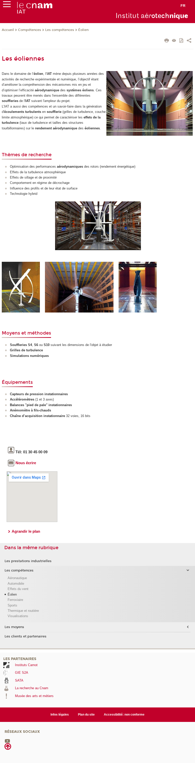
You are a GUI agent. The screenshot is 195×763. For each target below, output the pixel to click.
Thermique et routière (23, 611)
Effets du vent (18, 589)
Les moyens (14, 627)
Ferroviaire (15, 600)
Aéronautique (17, 578)
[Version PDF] (182, 41)
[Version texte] (174, 41)
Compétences (29, 30)
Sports (12, 605)
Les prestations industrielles (28, 561)
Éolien (83, 30)
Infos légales (60, 714)
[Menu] (7, 5)
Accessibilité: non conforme (124, 714)
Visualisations (18, 616)
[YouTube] (7, 740)
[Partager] (189, 41)
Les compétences (59, 30)
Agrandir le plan (26, 531)
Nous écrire (25, 463)
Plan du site (86, 714)
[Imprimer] (167, 41)
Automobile (16, 583)
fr (183, 6)
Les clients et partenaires (25, 636)
